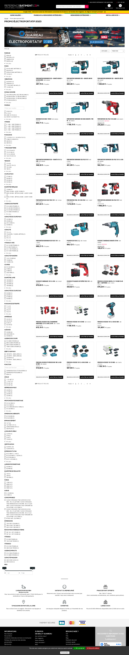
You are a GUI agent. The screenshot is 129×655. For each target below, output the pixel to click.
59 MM (9, 298)
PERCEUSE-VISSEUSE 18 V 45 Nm (79, 322)
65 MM (9, 466)
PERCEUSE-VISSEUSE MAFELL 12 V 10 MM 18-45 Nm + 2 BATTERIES (110, 282)
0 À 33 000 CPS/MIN (13, 210)
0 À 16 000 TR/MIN (12, 245)
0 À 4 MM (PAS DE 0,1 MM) (15, 407)
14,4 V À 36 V (11, 156)
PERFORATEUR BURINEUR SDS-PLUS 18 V (79, 160)
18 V (8, 167)
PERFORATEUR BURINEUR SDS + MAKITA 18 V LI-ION (49, 160)
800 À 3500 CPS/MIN (13, 344)
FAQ (67, 636)
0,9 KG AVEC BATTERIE (13, 68)
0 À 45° (9, 383)
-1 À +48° (10, 379)
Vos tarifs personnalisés (73, 644)
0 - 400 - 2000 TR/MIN (13, 126)
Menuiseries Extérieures (80, 15)
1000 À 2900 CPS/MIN (13, 346)
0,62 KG (9, 70)
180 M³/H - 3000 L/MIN (13, 354)
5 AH (8, 323)
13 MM (9, 189)
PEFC (36, 644)
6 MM (9, 495)
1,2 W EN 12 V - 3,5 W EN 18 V (15, 137)
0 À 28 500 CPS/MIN (13, 208)
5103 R (9, 111)
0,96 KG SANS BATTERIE (14, 72)
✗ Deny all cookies (93, 648)
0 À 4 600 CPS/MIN (12, 206)
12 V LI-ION (10, 154)
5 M (8, 437)
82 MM (9, 468)
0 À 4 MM (10, 405)
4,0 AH (9, 321)
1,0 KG (9, 74)
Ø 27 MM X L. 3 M (12, 453)
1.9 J (8, 308)
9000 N (9, 488)
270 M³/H (10, 357)
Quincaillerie (15, 15)
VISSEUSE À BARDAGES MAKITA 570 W (109, 241)
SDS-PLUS (10, 428)
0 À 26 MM (10, 408)
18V (8, 169)
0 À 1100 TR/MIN (12, 249)
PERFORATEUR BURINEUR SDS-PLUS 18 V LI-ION (110, 160)
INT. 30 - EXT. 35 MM (13, 532)
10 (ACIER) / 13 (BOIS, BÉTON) (15, 234)
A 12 (8, 113)
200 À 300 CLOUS (12, 560)
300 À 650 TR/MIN (12, 548)
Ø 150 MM (10, 416)
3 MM (9, 269)
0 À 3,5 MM (10, 403)
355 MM (9, 477)
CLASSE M (10, 448)
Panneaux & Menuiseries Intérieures (48, 15)
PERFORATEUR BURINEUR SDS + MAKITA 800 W (80, 79)
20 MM (9, 221)
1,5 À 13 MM (10, 258)
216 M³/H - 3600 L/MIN (13, 356)
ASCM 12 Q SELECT (12, 117)
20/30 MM (10, 334)
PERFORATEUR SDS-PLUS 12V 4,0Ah (110, 119)
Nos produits (8, 636)
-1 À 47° (9, 381)
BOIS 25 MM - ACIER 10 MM (15, 191)
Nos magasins (39, 638)
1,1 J (8, 306)
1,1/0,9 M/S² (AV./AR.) (13, 85)
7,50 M (9, 439)
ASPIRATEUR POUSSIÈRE (14, 372)
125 (8, 473)
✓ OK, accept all (79, 648)
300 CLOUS (10, 562)
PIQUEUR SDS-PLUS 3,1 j (77, 241)
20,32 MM (10, 272)
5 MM (9, 271)
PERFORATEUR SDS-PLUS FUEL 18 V (48, 200)
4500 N (9, 484)
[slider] (4, 570)
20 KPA (9, 390)
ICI (105, 12)
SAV (67, 634)
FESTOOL (10, 57)
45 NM (9, 180)
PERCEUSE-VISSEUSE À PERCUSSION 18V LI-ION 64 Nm (48, 363)
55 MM (9, 293)
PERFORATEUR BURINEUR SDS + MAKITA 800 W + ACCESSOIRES (49, 79)
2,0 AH (9, 319)
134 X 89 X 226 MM (12, 523)
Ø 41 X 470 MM (11, 459)
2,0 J (8, 310)
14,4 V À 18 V (11, 165)
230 (8, 475)
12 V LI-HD (10, 152)
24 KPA (9, 394)
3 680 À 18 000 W (12, 139)
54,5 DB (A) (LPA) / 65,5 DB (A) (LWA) (17, 94)
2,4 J (8, 311)
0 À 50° (9, 385)
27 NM (9, 176)
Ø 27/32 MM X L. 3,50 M (14, 455)
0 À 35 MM (10, 267)
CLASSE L (10, 447)
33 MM (9, 225)
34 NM (9, 178)
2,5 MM (9, 219)
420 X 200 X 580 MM (13, 527)
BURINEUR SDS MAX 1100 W (47, 119)
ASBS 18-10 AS (11, 115)
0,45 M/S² (10, 81)
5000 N (9, 486)
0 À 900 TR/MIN (11, 247)
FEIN (8, 55)
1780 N (9, 482)
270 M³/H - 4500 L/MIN (13, 359)
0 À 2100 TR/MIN (12, 546)
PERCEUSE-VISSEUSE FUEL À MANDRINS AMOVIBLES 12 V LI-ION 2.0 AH (48, 322)
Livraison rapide (70, 642)
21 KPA (9, 392)
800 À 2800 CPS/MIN (13, 343)
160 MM (9, 282)
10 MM (9, 260)
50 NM (9, 182)
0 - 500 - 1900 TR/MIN (13, 130)
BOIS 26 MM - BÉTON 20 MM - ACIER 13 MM (19, 194)
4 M (8, 435)
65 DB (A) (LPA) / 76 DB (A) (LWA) (16, 98)
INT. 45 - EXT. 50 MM (13, 534)
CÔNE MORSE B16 (12, 427)
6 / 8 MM (9, 493)
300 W (9, 143)
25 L (8, 238)
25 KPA (9, 395)
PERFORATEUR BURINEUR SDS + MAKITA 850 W (110, 79)
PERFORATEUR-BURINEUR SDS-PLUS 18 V (109, 201)
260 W (9, 141)
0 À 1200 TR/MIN (12, 251)
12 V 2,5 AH (10, 150)
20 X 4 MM (10, 223)
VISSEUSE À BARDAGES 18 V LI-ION (49, 281)
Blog (67, 638)
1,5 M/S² (9, 87)
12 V (8, 163)
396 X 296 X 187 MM (13, 525)
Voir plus (8, 63)
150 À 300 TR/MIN (12, 541)
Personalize (65, 652)
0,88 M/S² (10, 83)
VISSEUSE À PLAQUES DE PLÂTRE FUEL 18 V (79, 282)
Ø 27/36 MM (10, 457)
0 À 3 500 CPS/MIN (12, 553)
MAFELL (9, 61)
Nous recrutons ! (40, 642)
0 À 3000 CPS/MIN (12, 341)
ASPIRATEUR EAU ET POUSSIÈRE (16, 371)
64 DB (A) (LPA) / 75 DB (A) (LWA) (16, 96)
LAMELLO (10, 59)
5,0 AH (9, 324)
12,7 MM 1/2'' (11, 425)
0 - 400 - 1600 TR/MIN (13, 124)
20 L (8, 236)
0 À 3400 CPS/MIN (12, 212)
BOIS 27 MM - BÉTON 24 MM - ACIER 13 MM (19, 197)
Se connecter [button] (109, 8)
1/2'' (8, 423)
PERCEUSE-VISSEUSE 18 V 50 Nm (109, 362)
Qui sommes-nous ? (41, 636)
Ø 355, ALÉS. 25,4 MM (13, 518)
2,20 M (9, 434)
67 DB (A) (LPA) (11, 100)
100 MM (9, 280)
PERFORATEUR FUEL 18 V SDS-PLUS (79, 200)
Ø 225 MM (10, 418)
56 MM (9, 295)
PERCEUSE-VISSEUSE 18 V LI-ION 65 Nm (109, 322)
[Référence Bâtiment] (21, 6)
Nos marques (8, 634)
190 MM (9, 285)
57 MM (9, 297)
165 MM (9, 284)
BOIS (8, 374)
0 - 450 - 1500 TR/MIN (13, 128)
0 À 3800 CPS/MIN (12, 555)
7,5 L (8, 232)
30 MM (9, 336)
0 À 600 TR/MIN (11, 539)
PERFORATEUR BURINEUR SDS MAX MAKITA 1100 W (80, 120)
